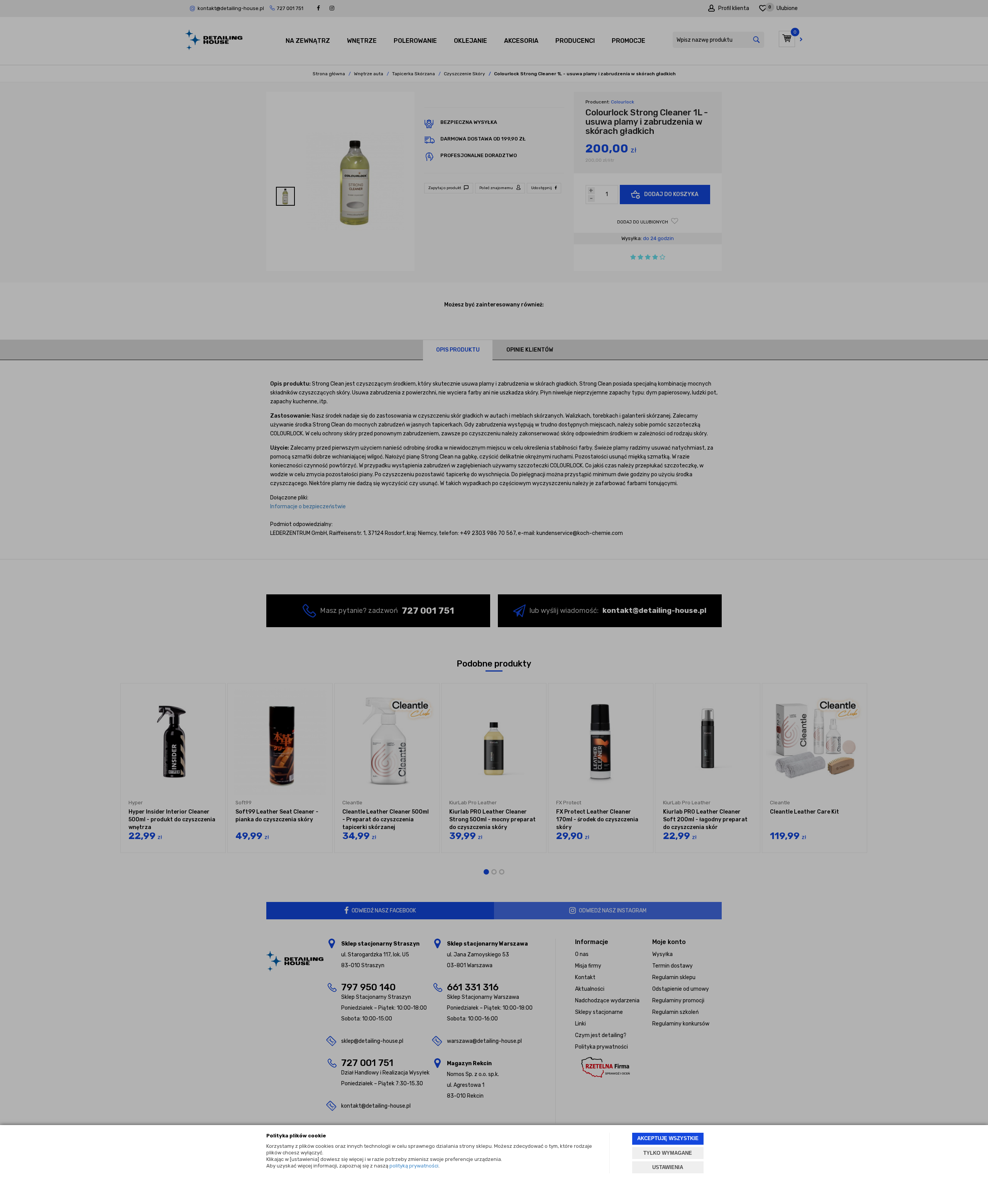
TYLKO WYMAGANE (667, 1153)
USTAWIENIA (667, 1167)
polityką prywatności (413, 1166)
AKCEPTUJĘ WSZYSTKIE (668, 1138)
